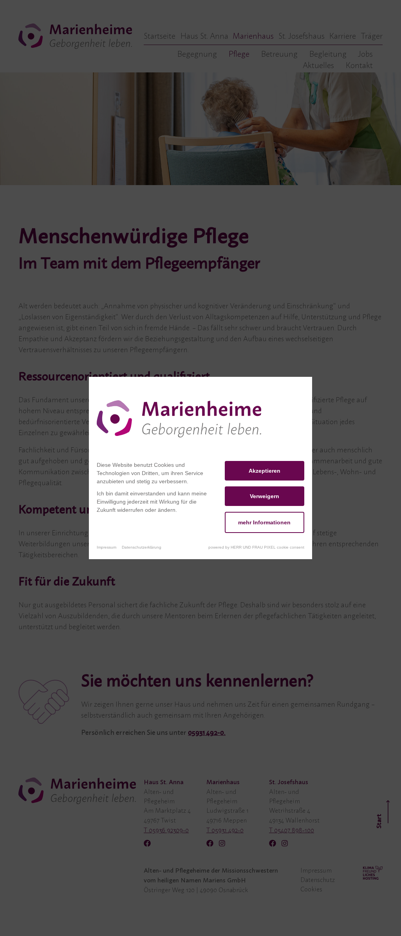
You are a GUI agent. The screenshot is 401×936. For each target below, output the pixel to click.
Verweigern (264, 496)
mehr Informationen (264, 522)
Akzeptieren (264, 471)
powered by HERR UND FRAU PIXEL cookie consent (256, 547)
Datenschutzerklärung (141, 547)
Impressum (106, 547)
